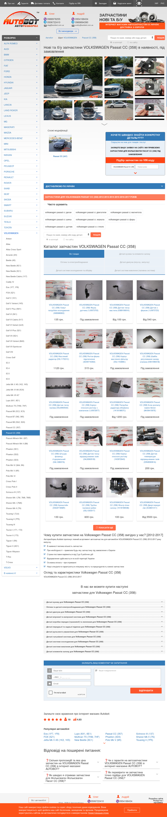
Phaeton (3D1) (12, 449)
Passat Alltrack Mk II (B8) (17, 443)
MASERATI (9, 127)
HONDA (7, 76)
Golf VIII (9, 351)
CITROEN (8, 60)
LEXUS (7, 115)
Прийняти (132, 810)
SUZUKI (8, 216)
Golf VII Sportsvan (14, 346)
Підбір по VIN (74, 3)
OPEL (7, 160)
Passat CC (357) (13, 427)
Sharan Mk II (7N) (13, 508)
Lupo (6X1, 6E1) (13, 400)
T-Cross (9, 562)
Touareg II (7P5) (13, 519)
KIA (5, 99)
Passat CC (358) (13, 432)
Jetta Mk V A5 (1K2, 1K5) (17, 384)
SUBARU (8, 210)
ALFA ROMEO (10, 43)
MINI (6, 143)
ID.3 (8, 362)
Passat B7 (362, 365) (15, 416)
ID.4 (8, 368)
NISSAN (8, 154)
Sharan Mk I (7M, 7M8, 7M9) (18, 497)
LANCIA (8, 104)
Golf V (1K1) (11, 298)
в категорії (117, 42)
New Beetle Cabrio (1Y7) (16, 276)
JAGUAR (8, 88)
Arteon (9, 238)
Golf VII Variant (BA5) (15, 341)
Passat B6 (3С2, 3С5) (15, 411)
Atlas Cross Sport (13, 249)
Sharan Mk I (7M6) (14, 502)
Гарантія (22, 3)
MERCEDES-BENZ (13, 138)
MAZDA (7, 132)
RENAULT (9, 177)
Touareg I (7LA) (12, 513)
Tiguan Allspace (13, 551)
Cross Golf (10, 357)
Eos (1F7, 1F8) (12, 287)
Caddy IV (10, 281)
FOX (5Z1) (10, 292)
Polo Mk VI (10, 476)
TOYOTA (8, 227)
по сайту (134, 42)
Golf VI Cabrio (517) (14, 319)
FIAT (6, 65)
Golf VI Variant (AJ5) (14, 324)
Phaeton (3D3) (12, 459)
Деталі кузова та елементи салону (134, 253)
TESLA (7, 221)
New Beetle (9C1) (13, 265)
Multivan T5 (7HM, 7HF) (16, 405)
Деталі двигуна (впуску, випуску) (135, 262)
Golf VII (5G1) (12, 335)
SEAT (6, 194)
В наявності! (10, 573)
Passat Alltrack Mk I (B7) (16, 438)
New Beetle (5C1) (13, 271)
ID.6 (8, 378)
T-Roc (8, 556)
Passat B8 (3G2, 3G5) (15, 422)
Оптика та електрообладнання (74, 262)
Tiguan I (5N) (11, 540)
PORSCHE (9, 171)
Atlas (8, 244)
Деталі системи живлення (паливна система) (135, 270)
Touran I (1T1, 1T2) (14, 529)
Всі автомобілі (38, 800)
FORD (7, 71)
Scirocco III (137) (13, 492)
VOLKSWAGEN (21, 233)
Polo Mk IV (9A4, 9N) (15, 465)
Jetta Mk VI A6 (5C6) (15, 389)
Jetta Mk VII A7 (12, 395)
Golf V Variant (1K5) (14, 303)
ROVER (7, 182)
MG (5, 121)
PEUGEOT (9, 166)
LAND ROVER (11, 110)
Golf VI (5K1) (11, 314)
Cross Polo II (11, 486)
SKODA (7, 199)
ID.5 (8, 373)
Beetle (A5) (11, 260)
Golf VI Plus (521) (13, 330)
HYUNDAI (8, 82)
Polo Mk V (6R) (12, 470)
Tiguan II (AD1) (12, 546)
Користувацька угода (98, 812)
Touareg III (10, 524)
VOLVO (7, 567)
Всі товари (74, 253)
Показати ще (106, 527)
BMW (6, 54)
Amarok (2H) (11, 254)
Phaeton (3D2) (12, 454)
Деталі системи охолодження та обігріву (74, 270)
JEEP (6, 93)
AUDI (6, 49)
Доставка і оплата (40, 3)
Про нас (9, 3)
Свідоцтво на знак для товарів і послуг (128, 142)
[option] (60, 149)
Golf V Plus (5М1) (13, 308)
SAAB (7, 188)
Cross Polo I (11, 481)
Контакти (58, 3)
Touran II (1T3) (12, 535)
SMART (7, 205)
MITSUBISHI (10, 149)
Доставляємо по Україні (60, 186)
